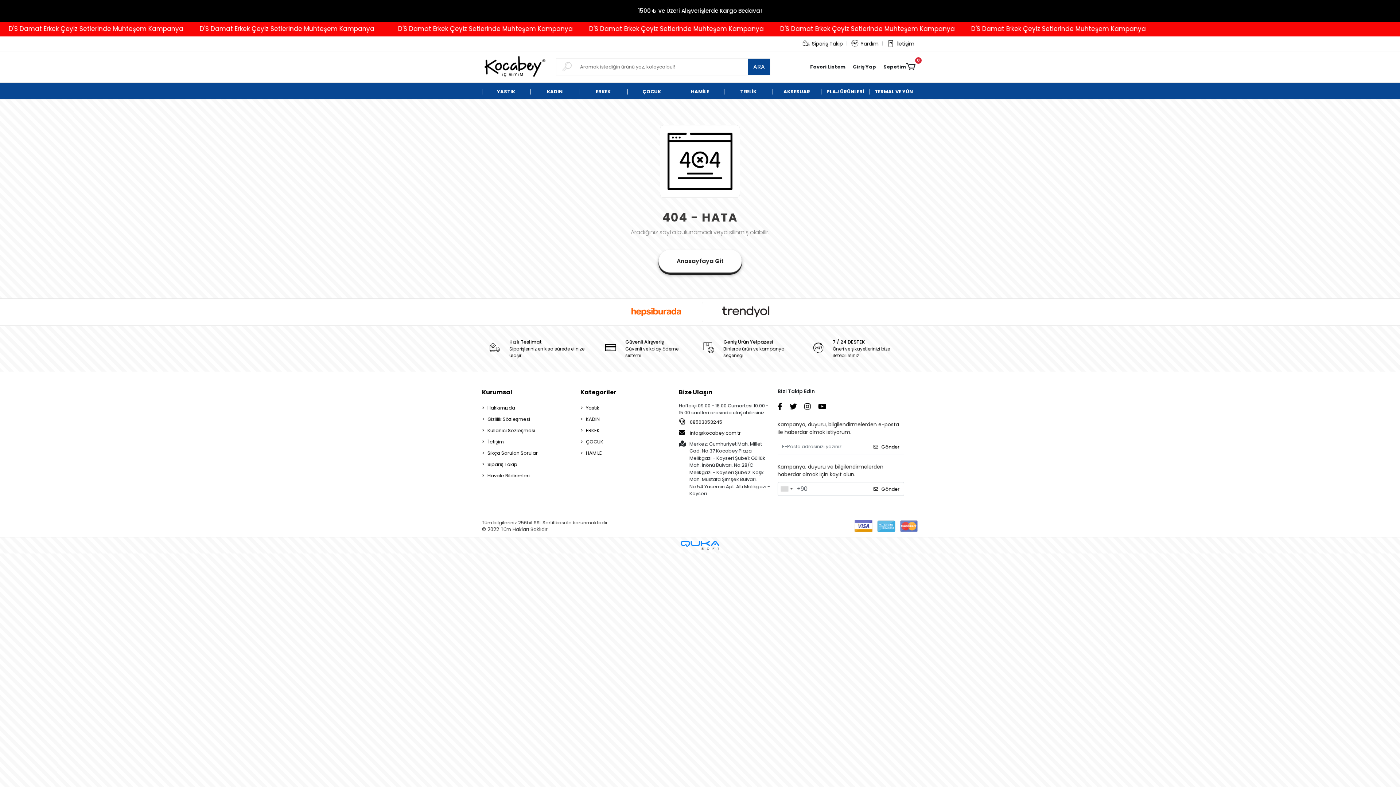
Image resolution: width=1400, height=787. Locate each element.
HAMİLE (594, 453)
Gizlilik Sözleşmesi (508, 419)
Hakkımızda (501, 407)
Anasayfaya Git (700, 261)
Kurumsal (497, 392)
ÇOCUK (594, 441)
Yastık (592, 407)
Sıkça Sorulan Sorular (512, 453)
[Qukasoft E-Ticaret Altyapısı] (700, 545)
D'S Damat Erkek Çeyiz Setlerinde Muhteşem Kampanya (231, 28)
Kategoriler (598, 392)
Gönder (890, 446)
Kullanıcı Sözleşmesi (511, 430)
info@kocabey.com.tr (715, 433)
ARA (759, 67)
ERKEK (593, 430)
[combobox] (786, 489)
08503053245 (705, 422)
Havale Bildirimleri (508, 475)
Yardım (869, 43)
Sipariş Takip (827, 43)
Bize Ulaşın (695, 392)
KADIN (593, 419)
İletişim (905, 43)
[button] (864, 67)
